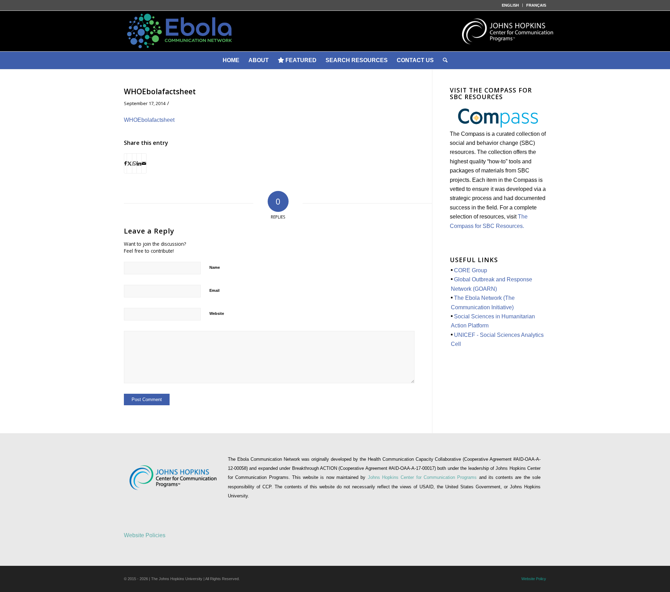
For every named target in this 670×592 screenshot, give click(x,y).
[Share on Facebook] (125, 163)
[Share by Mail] (144, 163)
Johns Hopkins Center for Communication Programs (423, 477)
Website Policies (144, 535)
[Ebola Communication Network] (335, 31)
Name (214, 267)
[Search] (445, 60)
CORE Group (470, 270)
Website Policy (533, 579)
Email (214, 290)
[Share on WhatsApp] (134, 163)
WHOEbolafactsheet (149, 120)
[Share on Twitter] (129, 163)
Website (216, 313)
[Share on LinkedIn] (139, 163)
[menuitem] (510, 5)
